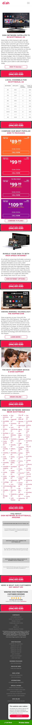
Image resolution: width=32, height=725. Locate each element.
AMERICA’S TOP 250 (16, 652)
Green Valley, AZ (13, 472)
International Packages (16, 682)
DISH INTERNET (16, 654)
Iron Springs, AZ (13, 486)
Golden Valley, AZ (13, 462)
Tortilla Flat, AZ (28, 469)
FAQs (16, 625)
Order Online (16, 149)
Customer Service (16, 617)
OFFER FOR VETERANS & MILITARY (16, 689)
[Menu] (28, 3)
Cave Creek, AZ (5, 458)
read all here (23, 601)
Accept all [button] (19, 716)
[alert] (19, 711)
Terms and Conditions (16, 623)
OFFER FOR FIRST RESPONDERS (16, 695)
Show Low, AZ (27, 431)
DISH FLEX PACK (16, 658)
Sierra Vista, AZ (28, 436)
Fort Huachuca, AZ (14, 429)
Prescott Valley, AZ (21, 478)
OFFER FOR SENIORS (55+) (16, 687)
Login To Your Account (16, 619)
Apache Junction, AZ (6, 417)
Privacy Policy (16, 621)
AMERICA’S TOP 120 (16, 646)
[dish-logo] (13, 3)
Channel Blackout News (16, 629)
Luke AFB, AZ (20, 418)
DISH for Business (16, 663)
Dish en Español (16, 677)
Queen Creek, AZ (20, 484)
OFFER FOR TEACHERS (16, 691)
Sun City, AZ (28, 445)
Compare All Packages (16, 644)
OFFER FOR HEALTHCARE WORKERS (16, 693)
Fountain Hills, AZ (13, 440)
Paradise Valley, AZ (21, 449)
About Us (16, 627)
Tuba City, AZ (28, 473)
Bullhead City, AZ (6, 438)
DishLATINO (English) (16, 675)
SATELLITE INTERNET (16, 656)
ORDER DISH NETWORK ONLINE (16, 701)
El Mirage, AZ (5, 496)
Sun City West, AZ (28, 451)
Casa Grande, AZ (5, 448)
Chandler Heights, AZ (6, 468)
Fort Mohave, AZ (13, 435)
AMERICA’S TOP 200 (16, 650)
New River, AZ (20, 435)
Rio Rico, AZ (19, 490)
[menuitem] (28, 3)
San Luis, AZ (27, 417)
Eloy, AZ (12, 416)
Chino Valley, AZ (5, 478)
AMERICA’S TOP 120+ (16, 648)
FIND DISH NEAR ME (16, 668)
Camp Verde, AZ (5, 443)
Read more (20, 713)
